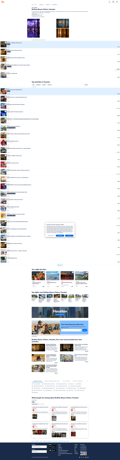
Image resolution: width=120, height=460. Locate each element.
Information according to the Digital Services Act (65, 453)
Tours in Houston (55, 441)
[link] (60, 44)
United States (37, 441)
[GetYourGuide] (3, 1)
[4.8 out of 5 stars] (34, 14)
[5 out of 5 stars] (40, 408)
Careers (76, 447)
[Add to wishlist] (5, 42)
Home (33, 441)
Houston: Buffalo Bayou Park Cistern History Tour (79, 407)
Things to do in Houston (47, 441)
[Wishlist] (109, 1)
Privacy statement (34, 336)
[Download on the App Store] (52, 450)
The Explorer (76, 453)
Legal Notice (60, 447)
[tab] (37, 381)
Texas (41, 441)
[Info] (44, 40)
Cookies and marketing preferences (63, 450)
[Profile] (117, 1)
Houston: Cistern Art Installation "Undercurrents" (40, 407)
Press (75, 450)
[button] (60, 44)
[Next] (88, 296)
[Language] (113, 1)
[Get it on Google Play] (52, 446)
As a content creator (83, 447)
